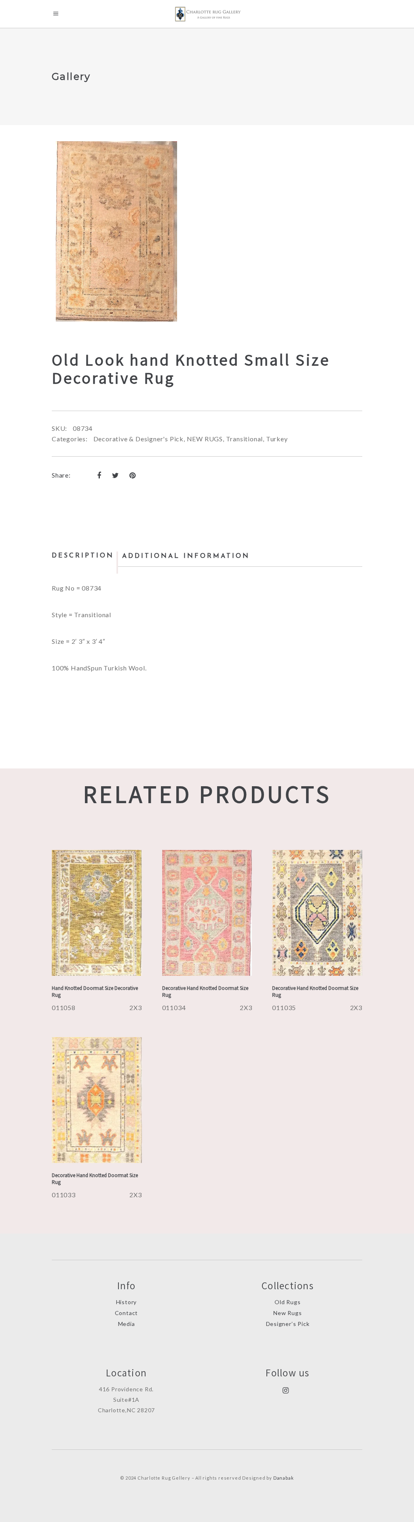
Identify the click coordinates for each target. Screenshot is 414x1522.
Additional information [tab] (186, 556)
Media (126, 1323)
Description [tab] (83, 556)
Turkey (277, 439)
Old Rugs (287, 1302)
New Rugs (287, 1312)
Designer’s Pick (288, 1323)
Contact (126, 1312)
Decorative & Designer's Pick (138, 439)
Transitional (244, 439)
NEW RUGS (205, 439)
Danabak (283, 1477)
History (126, 1302)
